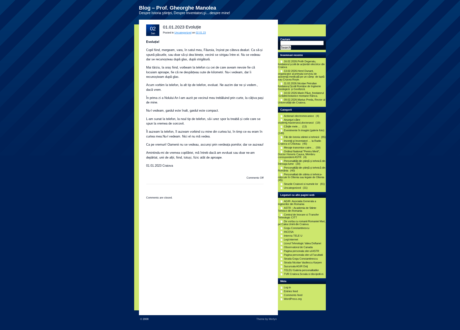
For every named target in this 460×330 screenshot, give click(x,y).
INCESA (288, 231)
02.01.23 (201, 32)
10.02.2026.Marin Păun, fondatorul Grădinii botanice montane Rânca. (301, 94)
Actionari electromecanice (299, 115)
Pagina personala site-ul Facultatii (303, 254)
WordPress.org (293, 298)
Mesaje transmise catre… (299, 147)
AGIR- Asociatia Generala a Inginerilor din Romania (297, 202)
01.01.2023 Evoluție (182, 27)
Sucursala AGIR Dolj (296, 266)
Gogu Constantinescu (296, 228)
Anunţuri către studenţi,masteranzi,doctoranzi (296, 121)
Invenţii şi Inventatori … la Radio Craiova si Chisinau (299, 142)
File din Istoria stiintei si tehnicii (301, 137)
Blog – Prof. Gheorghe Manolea (177, 8)
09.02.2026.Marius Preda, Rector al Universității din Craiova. (301, 101)
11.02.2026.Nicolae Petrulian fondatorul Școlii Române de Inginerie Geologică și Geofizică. (299, 86)
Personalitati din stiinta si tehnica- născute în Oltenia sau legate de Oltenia (301, 176)
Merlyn (273, 319)
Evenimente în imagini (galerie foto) (304, 130)
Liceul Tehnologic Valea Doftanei (302, 243)
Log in (287, 287)
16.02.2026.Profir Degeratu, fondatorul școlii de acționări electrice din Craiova (301, 64)
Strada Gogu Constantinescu (301, 258)
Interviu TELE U (293, 235)
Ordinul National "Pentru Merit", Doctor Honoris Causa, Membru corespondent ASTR (299, 154)
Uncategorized (182, 32)
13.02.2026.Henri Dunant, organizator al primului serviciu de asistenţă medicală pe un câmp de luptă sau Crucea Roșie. (301, 75)
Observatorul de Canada (298, 247)
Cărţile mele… (292, 126)
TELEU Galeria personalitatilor (301, 270)
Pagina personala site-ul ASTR (301, 251)
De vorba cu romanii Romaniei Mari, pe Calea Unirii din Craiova (301, 223)
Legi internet (291, 239)
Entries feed (291, 291)
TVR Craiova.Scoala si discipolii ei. (304, 274)
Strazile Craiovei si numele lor (301, 183)
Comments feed (293, 295)
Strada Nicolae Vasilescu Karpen (303, 262)
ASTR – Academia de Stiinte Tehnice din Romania (297, 209)
